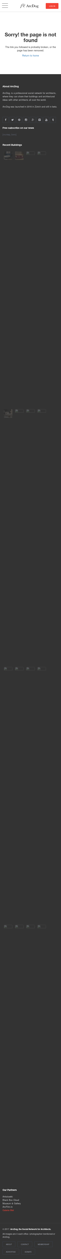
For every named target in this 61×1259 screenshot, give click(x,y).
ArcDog (30, 6)
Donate (28, 1252)
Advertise (11, 1252)
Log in (52, 6)
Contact (25, 1244)
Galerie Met (8, 1210)
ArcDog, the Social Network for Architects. (30, 1229)
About (9, 1244)
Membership (43, 1244)
